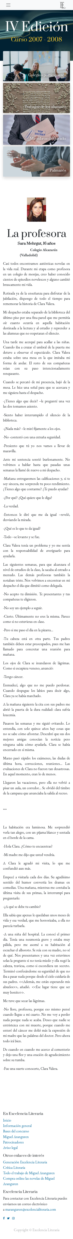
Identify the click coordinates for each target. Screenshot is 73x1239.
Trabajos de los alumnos (45, 107)
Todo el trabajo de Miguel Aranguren (29, 1173)
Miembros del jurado (48, 138)
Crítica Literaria (14, 1167)
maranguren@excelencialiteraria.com (30, 1209)
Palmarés (58, 170)
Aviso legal (10, 1147)
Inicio (7, 1120)
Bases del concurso (16, 1131)
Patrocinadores (13, 1142)
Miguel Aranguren (16, 1136)
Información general (17, 1125)
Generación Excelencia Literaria (25, 1162)
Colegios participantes (47, 75)
